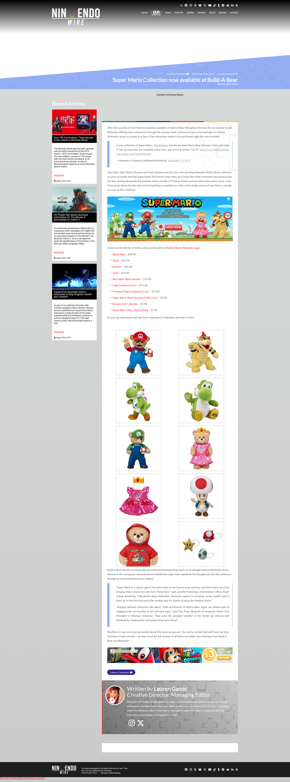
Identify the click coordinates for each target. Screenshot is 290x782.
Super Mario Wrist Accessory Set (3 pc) (135, 297)
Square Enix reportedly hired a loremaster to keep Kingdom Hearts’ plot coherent (73, 294)
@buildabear (161, 145)
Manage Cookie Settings (110, 773)
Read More (59, 175)
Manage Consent (36, 778)
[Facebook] (186, 5)
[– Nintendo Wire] (76, 17)
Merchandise (224, 84)
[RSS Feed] (237, 5)
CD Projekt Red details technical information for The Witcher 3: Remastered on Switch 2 (71, 217)
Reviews (202, 12)
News (168, 12)
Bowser (117, 266)
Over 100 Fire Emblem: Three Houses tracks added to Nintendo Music (73, 139)
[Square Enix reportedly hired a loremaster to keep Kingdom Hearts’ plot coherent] (74, 288)
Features (178, 12)
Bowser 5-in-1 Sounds (125, 303)
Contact (234, 12)
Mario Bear (119, 254)
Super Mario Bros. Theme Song (130, 310)
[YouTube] (209, 5)
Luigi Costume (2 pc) (124, 285)
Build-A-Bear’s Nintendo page (183, 247)
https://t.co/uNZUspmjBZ (214, 149)
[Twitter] (204, 5)
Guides (190, 12)
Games (222, 12)
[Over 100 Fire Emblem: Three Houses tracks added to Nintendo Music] (74, 133)
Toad (115, 272)
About (212, 12)
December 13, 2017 (179, 160)
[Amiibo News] (156, 12)
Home (144, 12)
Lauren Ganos (225, 73)
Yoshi (116, 260)
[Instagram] (191, 5)
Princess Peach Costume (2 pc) (131, 291)
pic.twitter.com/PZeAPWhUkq (134, 154)
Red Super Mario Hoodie (126, 279)
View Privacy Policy (89, 773)
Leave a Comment (176, 73)
